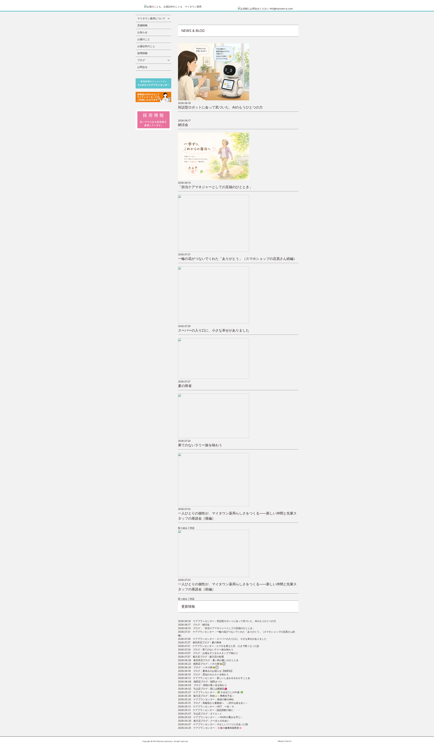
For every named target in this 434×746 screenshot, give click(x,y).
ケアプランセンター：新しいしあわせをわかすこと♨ (214, 678)
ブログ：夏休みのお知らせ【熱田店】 (205, 670)
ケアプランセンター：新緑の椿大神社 (206, 699)
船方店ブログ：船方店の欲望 (201, 656)
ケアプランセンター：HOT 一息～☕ (206, 706)
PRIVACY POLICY (285, 741)
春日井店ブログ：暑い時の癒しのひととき (208, 660)
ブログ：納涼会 (194, 624)
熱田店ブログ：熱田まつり (200, 681)
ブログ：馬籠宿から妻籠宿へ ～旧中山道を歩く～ (213, 702)
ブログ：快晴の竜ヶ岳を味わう (202, 685)
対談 (192, 527)
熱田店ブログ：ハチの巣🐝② (201, 663)
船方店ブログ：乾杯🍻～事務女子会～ (206, 695)
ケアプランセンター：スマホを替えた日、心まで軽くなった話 (218, 645)
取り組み (183, 527)
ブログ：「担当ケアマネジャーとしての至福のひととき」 (216, 628)
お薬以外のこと (146, 46)
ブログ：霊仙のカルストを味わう (203, 674)
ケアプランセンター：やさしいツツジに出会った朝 (213, 724)
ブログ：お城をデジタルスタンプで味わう (208, 653)
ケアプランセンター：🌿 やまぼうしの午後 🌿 (210, 692)
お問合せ (142, 67)
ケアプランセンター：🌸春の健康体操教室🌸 (210, 727)
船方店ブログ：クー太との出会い (203, 720)
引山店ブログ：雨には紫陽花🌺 (202, 688)
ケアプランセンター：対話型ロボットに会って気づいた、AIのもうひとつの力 (227, 621)
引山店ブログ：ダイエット (200, 713)
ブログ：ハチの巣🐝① (198, 667)
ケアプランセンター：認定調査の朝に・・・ (209, 710)
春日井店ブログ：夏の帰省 (199, 642)
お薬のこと (143, 39)
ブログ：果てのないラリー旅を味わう (205, 649)
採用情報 (142, 53)
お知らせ (142, 32)
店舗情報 (142, 25)
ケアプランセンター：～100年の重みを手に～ (210, 717)
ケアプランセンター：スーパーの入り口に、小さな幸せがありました (222, 638)
